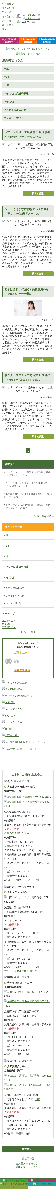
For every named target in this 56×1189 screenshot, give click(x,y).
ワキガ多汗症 (22, 670)
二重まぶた (21, 652)
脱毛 (16, 661)
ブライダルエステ (15, 595)
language (18, 17)
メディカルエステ (15, 587)
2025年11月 (8, 624)
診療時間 (9, 40)
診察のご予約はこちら (16, 833)
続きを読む (38, 193)
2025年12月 (9, 620)
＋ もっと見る (28, 632)
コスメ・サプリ (14, 603)
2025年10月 (9, 627)
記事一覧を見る (42, 516)
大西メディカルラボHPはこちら (22, 971)
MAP (43, 816)
